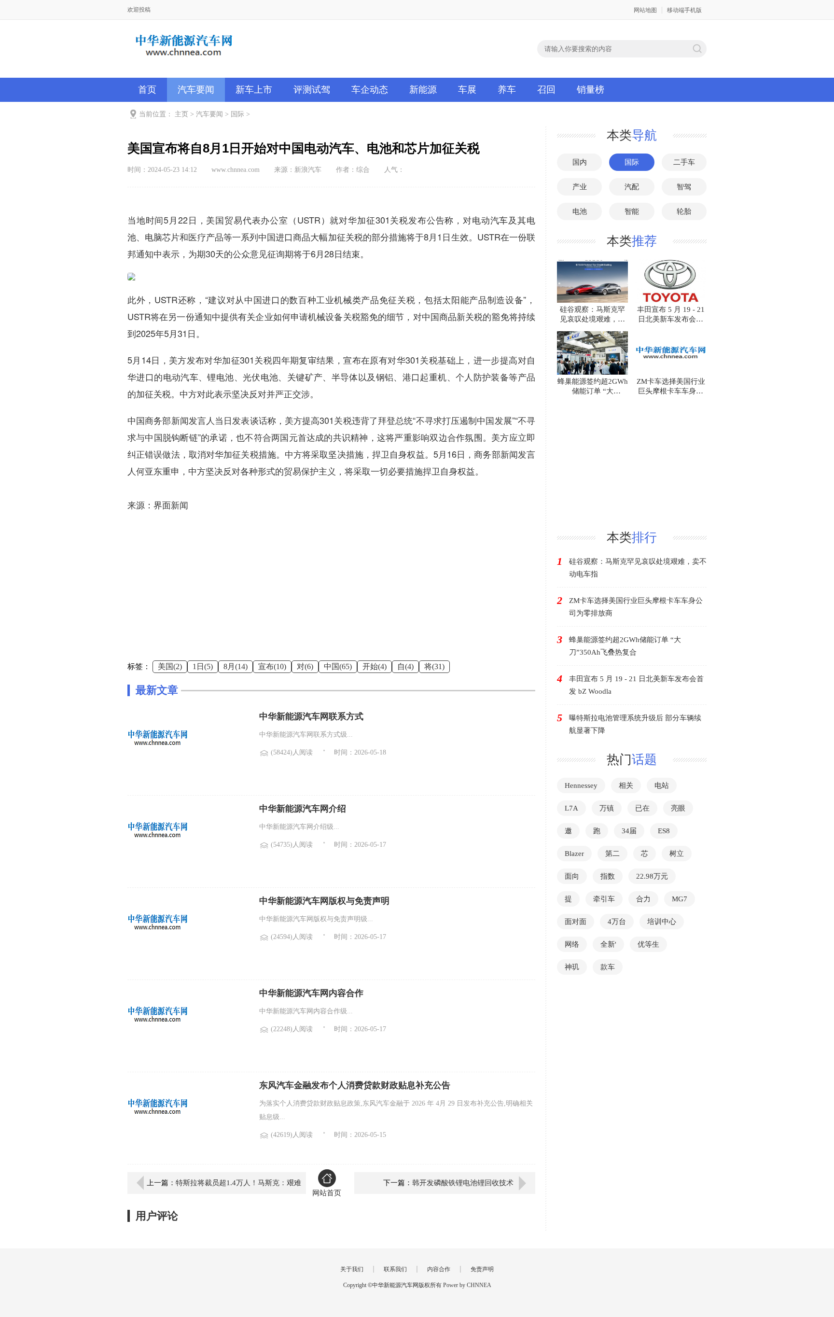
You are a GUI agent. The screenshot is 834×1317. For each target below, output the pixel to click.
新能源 (423, 89)
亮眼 (678, 808)
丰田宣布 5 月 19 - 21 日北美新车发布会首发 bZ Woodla (636, 685)
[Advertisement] (331, 592)
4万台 (617, 921)
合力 (643, 899)
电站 (661, 785)
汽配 (632, 187)
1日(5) (203, 666)
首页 (147, 89)
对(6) (305, 666)
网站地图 (645, 10)
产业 (579, 187)
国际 (237, 114)
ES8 (664, 831)
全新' (608, 944)
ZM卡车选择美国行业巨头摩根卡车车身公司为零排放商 (636, 607)
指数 (607, 876)
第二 (612, 853)
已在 (642, 808)
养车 (507, 89)
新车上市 (254, 89)
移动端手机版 (684, 10)
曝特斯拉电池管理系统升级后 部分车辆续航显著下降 (635, 724)
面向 (572, 876)
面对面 (575, 921)
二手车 (684, 162)
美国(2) (170, 666)
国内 (579, 162)
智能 (632, 211)
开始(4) (374, 666)
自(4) (405, 666)
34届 (629, 831)
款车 (607, 967)
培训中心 (661, 921)
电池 (579, 211)
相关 (626, 785)
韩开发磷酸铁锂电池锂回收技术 (463, 1183)
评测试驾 (311, 89)
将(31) (434, 666)
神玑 (572, 967)
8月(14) (235, 666)
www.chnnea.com (235, 169)
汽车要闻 (196, 89)
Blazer (574, 853)
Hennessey (581, 785)
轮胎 (684, 211)
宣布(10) (272, 666)
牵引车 (604, 899)
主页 (181, 114)
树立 (676, 853)
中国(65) (338, 666)
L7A (571, 808)
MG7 (679, 899)
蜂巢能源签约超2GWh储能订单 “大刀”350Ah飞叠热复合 (625, 646)
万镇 (606, 808)
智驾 (684, 187)
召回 (546, 89)
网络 (572, 944)
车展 (467, 89)
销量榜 (590, 89)
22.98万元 (652, 876)
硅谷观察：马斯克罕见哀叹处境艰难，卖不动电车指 (638, 568)
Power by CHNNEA (467, 1285)
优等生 (648, 944)
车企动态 (369, 89)
